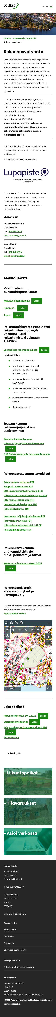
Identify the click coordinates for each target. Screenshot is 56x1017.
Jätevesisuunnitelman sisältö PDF (22, 525)
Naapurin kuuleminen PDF (18, 486)
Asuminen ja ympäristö (24, 38)
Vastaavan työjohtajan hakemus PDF (24, 516)
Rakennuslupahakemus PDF (19, 481)
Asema (7, 315)
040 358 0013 (15, 231)
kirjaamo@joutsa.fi (13, 878)
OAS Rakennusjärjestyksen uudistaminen (27, 453)
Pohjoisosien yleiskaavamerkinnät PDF (25, 727)
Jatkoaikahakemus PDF (16, 508)
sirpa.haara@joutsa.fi (14, 255)
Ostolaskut (9, 936)
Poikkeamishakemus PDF (17, 529)
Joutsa (11, 6)
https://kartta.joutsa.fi (15, 613)
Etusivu (7, 38)
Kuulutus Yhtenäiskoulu (17, 300)
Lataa (37, 300)
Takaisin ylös (14, 753)
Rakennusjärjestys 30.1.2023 (20, 715)
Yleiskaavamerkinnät (16, 721)
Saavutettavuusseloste (15, 949)
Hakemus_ (10, 307)
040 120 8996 (15, 251)
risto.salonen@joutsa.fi (15, 235)
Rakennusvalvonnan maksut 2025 (23, 563)
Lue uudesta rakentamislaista (20, 349)
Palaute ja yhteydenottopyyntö (19, 966)
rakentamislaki (15, 337)
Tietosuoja (9, 942)
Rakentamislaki (11, 737)
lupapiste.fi (28, 181)
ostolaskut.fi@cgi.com (15, 913)
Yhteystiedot (10, 929)
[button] (46, 6)
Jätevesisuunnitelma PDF (18, 520)
